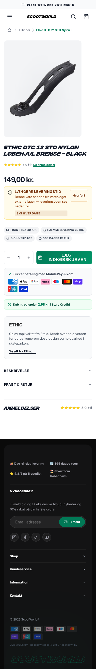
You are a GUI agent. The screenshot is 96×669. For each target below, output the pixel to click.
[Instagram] (14, 537)
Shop (14, 556)
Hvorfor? (79, 195)
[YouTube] (46, 537)
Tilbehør (24, 30)
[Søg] (73, 17)
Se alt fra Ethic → (22, 351)
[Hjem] (9, 30)
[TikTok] (36, 537)
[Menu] (10, 17)
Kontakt (16, 595)
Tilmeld (74, 522)
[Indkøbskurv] (86, 17)
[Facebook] (25, 537)
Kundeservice (21, 569)
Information (19, 582)
